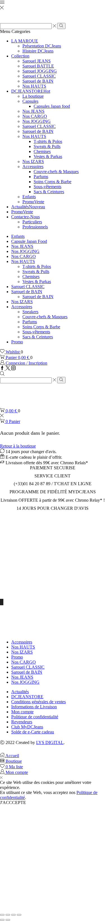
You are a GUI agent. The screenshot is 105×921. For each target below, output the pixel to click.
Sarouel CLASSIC (39, 76)
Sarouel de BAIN (37, 81)
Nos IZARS (33, 161)
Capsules (30, 101)
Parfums (41, 176)
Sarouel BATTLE (38, 66)
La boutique (33, 96)
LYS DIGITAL (50, 742)
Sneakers (30, 311)
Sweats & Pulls (47, 146)
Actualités (28, 206)
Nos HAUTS (34, 86)
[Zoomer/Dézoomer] (19, 915)
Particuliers (32, 221)
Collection (20, 56)
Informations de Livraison (34, 706)
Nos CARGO (34, 116)
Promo (33, 201)
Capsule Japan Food (29, 241)
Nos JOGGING (36, 121)
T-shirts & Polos (48, 141)
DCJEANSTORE (30, 91)
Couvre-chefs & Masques (56, 171)
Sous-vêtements (47, 186)
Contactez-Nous (25, 216)
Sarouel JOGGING (39, 71)
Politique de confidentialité (34, 716)
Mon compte (22, 711)
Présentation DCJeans (41, 46)
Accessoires (32, 166)
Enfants (29, 196)
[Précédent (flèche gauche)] (2, 920)
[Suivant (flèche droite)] (8, 920)
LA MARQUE (24, 41)
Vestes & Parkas (48, 156)
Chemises (42, 151)
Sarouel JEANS (36, 61)
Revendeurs (21, 721)
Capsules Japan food (52, 106)
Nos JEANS (33, 111)
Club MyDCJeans (27, 726)
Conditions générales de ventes (38, 701)
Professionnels (35, 226)
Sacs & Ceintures (49, 191)
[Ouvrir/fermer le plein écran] (13, 915)
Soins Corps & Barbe (52, 181)
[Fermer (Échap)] (2, 915)
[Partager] (8, 915)
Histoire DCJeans (37, 51)
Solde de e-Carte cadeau (32, 731)
